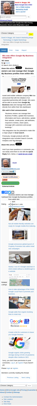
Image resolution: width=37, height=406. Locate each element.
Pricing (30, 22)
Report (24, 50)
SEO (25, 22)
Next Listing (26, 377)
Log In (27, 25)
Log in (13, 363)
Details (3, 50)
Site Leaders (8, 399)
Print (10, 50)
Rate (17, 50)
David (8, 63)
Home (2, 390)
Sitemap (16, 392)
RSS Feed (7, 404)
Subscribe (11, 22)
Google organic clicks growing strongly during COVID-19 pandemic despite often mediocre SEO (21, 355)
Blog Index (20, 25)
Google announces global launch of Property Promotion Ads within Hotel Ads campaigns (21, 246)
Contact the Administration (13, 397)
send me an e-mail (25, 154)
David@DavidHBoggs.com (10, 169)
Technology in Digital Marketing (14, 40)
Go (29, 17)
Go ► (31, 34)
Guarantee (3, 25)
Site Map (7, 401)
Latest (14, 25)
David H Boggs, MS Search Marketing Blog (16, 38)
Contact (9, 392)
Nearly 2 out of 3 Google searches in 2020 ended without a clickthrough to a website (21, 269)
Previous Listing (12, 377)
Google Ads (20, 22)
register (20, 363)
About (10, 25)
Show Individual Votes (16, 206)
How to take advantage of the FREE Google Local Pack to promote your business (21, 291)
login (8, 368)
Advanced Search (6, 20)
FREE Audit (4, 22)
